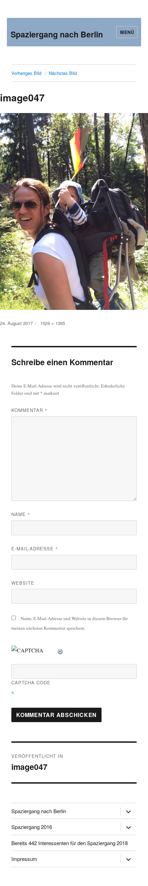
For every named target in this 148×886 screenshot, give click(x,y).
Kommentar (29, 410)
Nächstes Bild (63, 73)
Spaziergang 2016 (31, 826)
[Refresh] (60, 650)
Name (20, 514)
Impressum (24, 858)
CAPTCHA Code (31, 682)
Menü (127, 32)
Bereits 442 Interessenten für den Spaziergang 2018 (69, 842)
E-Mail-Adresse (34, 548)
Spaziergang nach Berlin (57, 34)
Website (22, 583)
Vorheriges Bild (26, 73)
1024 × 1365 (52, 323)
